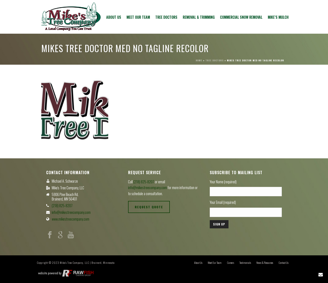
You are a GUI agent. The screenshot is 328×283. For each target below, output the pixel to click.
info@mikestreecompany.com (71, 212)
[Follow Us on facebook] (49, 235)
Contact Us (283, 262)
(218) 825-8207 (62, 206)
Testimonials (245, 262)
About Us (113, 17)
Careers (230, 262)
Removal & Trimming (199, 17)
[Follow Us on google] (60, 235)
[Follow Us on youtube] (70, 235)
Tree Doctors (166, 17)
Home (199, 60)
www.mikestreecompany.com (70, 219)
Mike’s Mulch (278, 17)
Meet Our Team (138, 17)
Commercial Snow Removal (241, 17)
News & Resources (264, 262)
